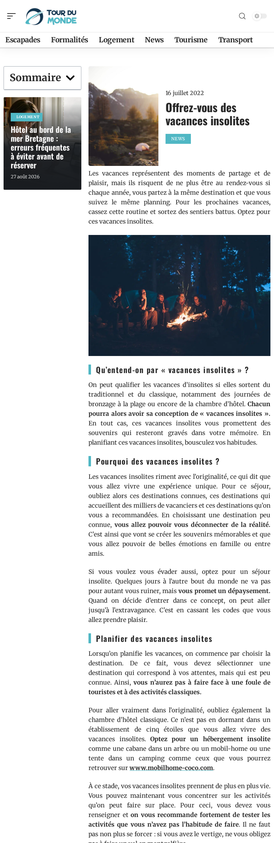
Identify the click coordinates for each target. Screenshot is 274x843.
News (178, 138)
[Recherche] (242, 16)
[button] (70, 78)
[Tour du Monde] (51, 16)
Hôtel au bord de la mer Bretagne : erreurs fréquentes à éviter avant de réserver (41, 147)
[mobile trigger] (13, 16)
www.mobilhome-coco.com (171, 768)
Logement (28, 117)
